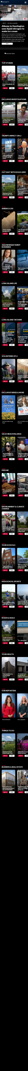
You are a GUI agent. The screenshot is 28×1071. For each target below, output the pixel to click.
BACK (4, 23)
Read (7, 43)
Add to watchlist (13, 23)
